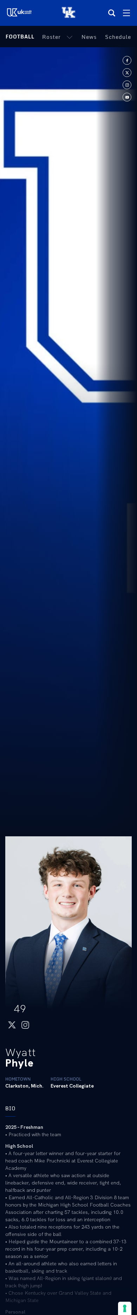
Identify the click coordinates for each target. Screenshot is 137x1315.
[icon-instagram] (127, 84)
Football (20, 37)
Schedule (118, 37)
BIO (10, 1108)
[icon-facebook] (127, 60)
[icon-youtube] (127, 97)
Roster (51, 37)
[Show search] (111, 13)
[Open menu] (126, 13)
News (89, 37)
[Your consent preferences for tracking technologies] (124, 1308)
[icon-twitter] (127, 72)
